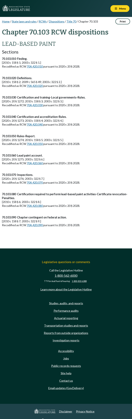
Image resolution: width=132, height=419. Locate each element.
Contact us (66, 380)
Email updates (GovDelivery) (66, 388)
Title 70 (71, 21)
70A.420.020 (35, 86)
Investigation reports (66, 340)
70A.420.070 (35, 182)
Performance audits (66, 310)
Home (6, 21)
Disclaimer (65, 411)
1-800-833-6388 (79, 281)
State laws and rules (24, 21)
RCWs (43, 21)
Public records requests (66, 366)
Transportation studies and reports (66, 325)
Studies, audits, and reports (66, 303)
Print (123, 21)
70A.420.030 (35, 105)
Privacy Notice (85, 411)
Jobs (66, 358)
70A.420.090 (35, 225)
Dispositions (56, 21)
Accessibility (66, 351)
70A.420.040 (35, 124)
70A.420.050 (35, 144)
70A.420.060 (35, 163)
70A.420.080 (35, 205)
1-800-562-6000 (66, 275)
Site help (66, 373)
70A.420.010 (35, 66)
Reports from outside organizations (66, 333)
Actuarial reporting (66, 318)
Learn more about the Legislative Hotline (66, 289)
